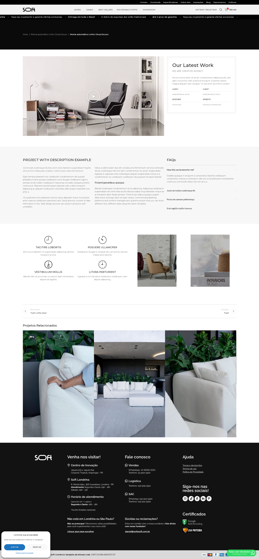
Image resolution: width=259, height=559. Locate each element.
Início (25, 34)
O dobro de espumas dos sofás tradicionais (119, 17)
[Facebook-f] (197, 498)
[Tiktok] (191, 498)
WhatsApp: (135, 470)
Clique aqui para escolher (80, 531)
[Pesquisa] (221, 9)
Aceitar (14, 547)
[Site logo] (29, 9)
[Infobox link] (48, 246)
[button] (93, 96)
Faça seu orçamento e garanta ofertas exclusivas (32, 17)
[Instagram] (185, 498)
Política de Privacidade (24, 553)
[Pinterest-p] (209, 498)
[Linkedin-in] (203, 498)
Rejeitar (37, 547)
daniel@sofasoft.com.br (137, 531)
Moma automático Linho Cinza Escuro (49, 34)
